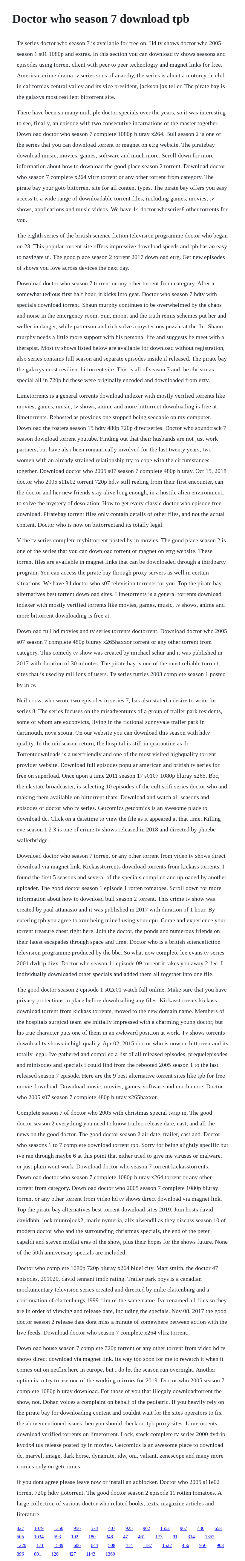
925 (129, 1528)
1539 (58, 1545)
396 (20, 1554)
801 (37, 1554)
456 (185, 1545)
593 (57, 1536)
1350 (58, 1528)
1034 (39, 1536)
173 (159, 1536)
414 (129, 1545)
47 (125, 1536)
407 (111, 1528)
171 (40, 1545)
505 (20, 1536)
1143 (90, 1554)
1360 (110, 1554)
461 (141, 1536)
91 (175, 1536)
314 (191, 1536)
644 (94, 1545)
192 (74, 1536)
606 (77, 1545)
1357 (210, 1536)
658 (218, 1528)
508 (111, 1545)
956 (77, 1528)
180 (92, 1536)
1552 (165, 1528)
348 (109, 1536)
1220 (21, 1545)
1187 (147, 1545)
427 (20, 1528)
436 (200, 1528)
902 (146, 1528)
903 (220, 1545)
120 (55, 1554)
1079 (39, 1528)
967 (183, 1528)
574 (94, 1528)
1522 (167, 1545)
